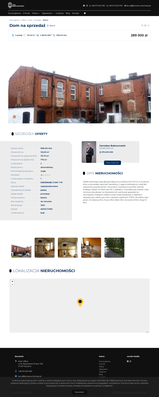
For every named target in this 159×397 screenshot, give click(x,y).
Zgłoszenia (103, 369)
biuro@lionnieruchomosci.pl (30, 376)
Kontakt (75, 13)
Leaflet (147, 332)
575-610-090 (107, 152)
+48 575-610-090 (25, 371)
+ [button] (12, 281)
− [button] (12, 284)
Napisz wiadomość (112, 163)
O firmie (26, 13)
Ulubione (59, 13)
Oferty (35, 13)
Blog (68, 13)
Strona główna (14, 13)
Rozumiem (79, 392)
